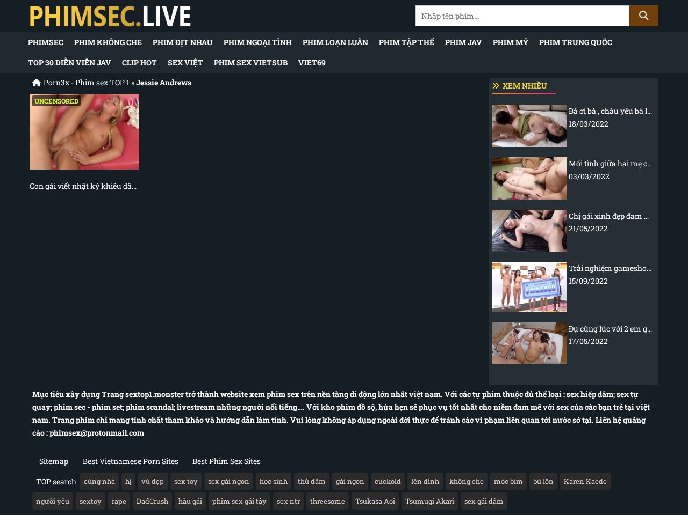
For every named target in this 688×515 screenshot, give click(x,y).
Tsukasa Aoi (375, 501)
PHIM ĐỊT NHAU (183, 42)
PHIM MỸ (510, 42)
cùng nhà (99, 481)
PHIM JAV (463, 42)
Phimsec (45, 42)
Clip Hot (139, 62)
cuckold (388, 481)
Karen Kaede (585, 481)
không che (466, 481)
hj (128, 481)
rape (119, 501)
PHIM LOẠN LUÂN (335, 42)
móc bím (508, 481)
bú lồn (543, 481)
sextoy (91, 501)
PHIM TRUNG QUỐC (575, 42)
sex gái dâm (484, 501)
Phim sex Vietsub (251, 62)
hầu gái (190, 501)
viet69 (312, 62)
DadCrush (152, 501)
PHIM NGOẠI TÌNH (258, 42)
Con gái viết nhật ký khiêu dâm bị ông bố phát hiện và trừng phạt (84, 186)
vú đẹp (152, 481)
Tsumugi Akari (429, 501)
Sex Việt (185, 62)
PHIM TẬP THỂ (406, 42)
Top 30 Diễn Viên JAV (69, 62)
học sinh (274, 481)
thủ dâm (312, 481)
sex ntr (288, 501)
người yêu (52, 501)
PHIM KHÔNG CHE (108, 42)
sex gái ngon (228, 481)
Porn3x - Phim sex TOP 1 (87, 82)
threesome (327, 501)
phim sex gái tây (239, 501)
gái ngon (350, 481)
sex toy (186, 481)
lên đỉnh (425, 481)
